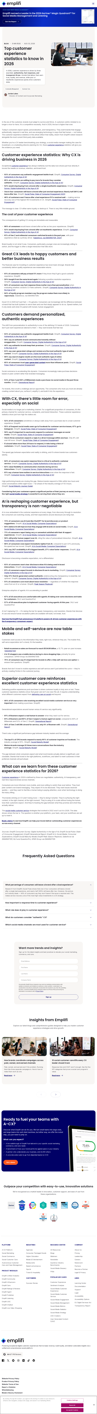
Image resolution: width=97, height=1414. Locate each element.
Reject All (72, 1405)
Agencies (29, 1250)
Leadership (79, 1256)
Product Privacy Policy (10, 1381)
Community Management (12, 89)
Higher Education (32, 1256)
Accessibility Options (82, 1299)
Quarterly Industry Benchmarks (57, 1264)
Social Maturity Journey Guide (20, 486)
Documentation (80, 1286)
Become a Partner (81, 1269)
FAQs (52, 1271)
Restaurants (30, 1263)
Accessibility (79, 1296)
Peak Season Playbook (43, 584)
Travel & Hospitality (33, 1272)
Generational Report (26, 382)
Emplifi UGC (6, 1302)
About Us (78, 1250)
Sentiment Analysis (57, 1285)
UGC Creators (55, 1316)
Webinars (53, 1256)
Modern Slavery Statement (12, 1393)
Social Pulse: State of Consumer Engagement (38, 429)
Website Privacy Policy (10, 1379)
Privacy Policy (39, 991)
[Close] (94, 1405)
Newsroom (79, 1263)
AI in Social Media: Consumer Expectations (39, 523)
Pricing (77, 1253)
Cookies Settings (72, 1400)
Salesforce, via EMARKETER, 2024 (47, 238)
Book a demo (7, 821)
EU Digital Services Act (83, 1302)
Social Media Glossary (58, 1268)
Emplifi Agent (6, 1292)
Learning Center (80, 1283)
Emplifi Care (6, 1285)
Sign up (48, 997)
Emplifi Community (8, 1279)
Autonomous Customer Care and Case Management (12, 1264)
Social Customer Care (10, 1260)
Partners (78, 1266)
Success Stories (32, 1283)
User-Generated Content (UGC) (59, 1320)
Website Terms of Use (10, 1384)
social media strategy (18, 494)
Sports (28, 1269)
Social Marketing (8, 1253)
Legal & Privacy (80, 1272)
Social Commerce (8, 1256)
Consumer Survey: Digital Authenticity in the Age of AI (41, 183)
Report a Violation (8, 1387)
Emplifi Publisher (8, 1295)
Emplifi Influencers (8, 1282)
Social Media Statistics (58, 1309)
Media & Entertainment (34, 1260)
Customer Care (26, 89)
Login (77, 1293)
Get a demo (10, 1162)
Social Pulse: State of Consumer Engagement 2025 (45, 194)
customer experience (55, 145)
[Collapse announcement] (94, 9)
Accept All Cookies (72, 1410)
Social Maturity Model (39, 742)
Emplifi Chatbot (7, 1305)
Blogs (52, 1253)
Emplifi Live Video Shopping (12, 1308)
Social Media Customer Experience (58, 1290)
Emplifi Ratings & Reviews (11, 1289)
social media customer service (17, 811)
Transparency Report (82, 1306)
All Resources (55, 1250)
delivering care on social (41, 694)
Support (78, 1290)
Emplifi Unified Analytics (10, 1276)
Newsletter (54, 1260)
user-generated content (35, 363)
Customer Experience (58, 1282)
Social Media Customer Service (58, 1295)
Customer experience (10, 777)
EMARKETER (10, 651)
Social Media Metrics (57, 1306)
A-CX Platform (7, 1250)
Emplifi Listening (7, 1298)
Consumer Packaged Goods (36, 1253)
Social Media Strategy (58, 1313)
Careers (77, 1260)
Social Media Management (59, 1303)
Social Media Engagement (59, 1300)
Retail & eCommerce (33, 1266)
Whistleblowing (8, 1390)
